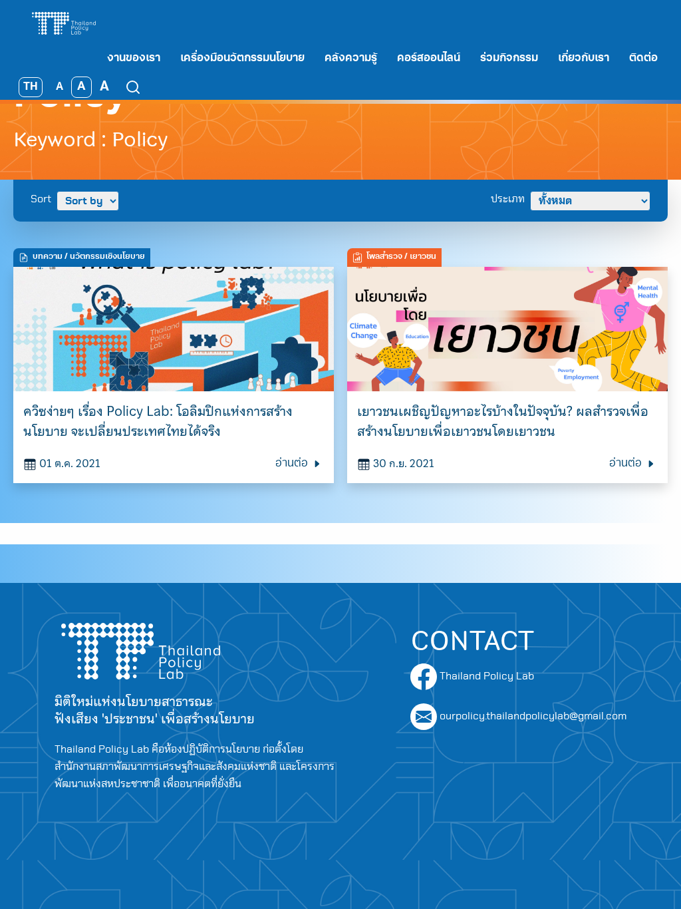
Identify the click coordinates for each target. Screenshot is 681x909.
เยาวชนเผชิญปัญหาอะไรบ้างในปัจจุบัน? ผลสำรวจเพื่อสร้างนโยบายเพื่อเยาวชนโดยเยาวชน (502, 421)
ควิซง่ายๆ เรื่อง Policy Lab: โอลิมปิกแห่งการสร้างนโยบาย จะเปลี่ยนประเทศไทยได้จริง (158, 421)
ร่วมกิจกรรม (509, 58)
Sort (41, 199)
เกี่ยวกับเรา (583, 58)
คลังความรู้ (351, 58)
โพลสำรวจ (384, 257)
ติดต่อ (643, 58)
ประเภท (508, 199)
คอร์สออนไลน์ (428, 58)
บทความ (48, 257)
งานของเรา (133, 58)
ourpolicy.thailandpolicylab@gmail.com (533, 716)
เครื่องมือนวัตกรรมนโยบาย (242, 58)
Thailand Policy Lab (485, 676)
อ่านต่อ (293, 463)
